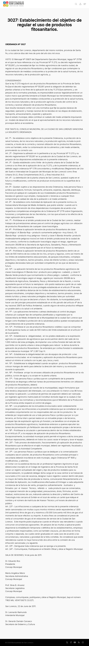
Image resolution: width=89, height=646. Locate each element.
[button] (85, 4)
